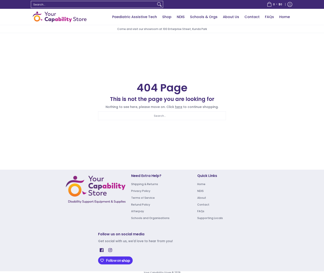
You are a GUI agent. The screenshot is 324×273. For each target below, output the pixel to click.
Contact (203, 204)
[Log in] (289, 4)
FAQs (200, 211)
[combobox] (93, 4)
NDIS (200, 191)
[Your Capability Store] (59, 17)
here (178, 107)
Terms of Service (143, 198)
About (201, 198)
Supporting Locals (210, 218)
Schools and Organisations (150, 218)
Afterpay (137, 211)
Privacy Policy (140, 191)
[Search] (159, 4)
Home (201, 184)
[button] (102, 250)
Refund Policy (140, 204)
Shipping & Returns (144, 184)
